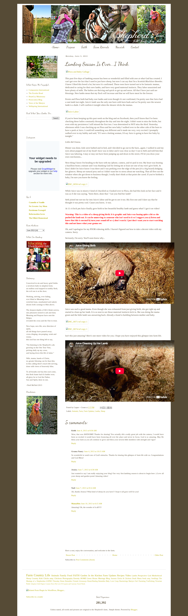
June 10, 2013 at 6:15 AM (91, 504)
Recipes (120, 575)
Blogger (134, 610)
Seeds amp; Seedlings (150, 578)
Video (128, 575)
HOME (83, 578)
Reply (73, 443)
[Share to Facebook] (108, 407)
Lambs (97, 411)
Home (114, 555)
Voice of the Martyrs (37, 103)
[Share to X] (106, 407)
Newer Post (70, 555)
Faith (84, 47)
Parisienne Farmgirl (37, 210)
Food (69, 575)
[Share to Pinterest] (111, 407)
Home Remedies (66, 581)
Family (63, 575)
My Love (58, 584)
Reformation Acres (37, 214)
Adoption (33, 584)
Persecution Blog (35, 100)
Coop (117, 581)
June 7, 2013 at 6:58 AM (88, 470)
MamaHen (75, 504)
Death (134, 578)
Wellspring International (38, 106)
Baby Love (110, 581)
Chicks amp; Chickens (52, 578)
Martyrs (131, 581)
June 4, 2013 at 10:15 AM (94, 451)
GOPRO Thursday (52, 581)
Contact (135, 47)
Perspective (142, 576)
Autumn (114, 578)
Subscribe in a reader (34, 597)
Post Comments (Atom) (85, 560)
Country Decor (50, 584)
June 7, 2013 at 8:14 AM (86, 488)
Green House (92, 578)
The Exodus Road (36, 93)
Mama (139, 578)
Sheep (103, 411)
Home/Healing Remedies (96, 581)
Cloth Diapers (41, 584)
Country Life (42, 575)
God (149, 576)
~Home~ (55, 47)
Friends (75, 581)
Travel (79, 584)
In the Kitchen (95, 575)
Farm (81, 411)
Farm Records (101, 47)
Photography (68, 578)
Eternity (76, 578)
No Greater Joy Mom (38, 206)
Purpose (70, 47)
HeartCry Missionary (37, 97)
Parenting (142, 581)
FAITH (76, 575)
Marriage (101, 578)
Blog (108, 578)
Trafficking (150, 581)
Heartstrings (123, 581)
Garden (83, 575)
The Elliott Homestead (38, 218)
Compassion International (39, 90)
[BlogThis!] (103, 407)
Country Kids (37, 578)
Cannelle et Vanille (37, 202)
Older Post (159, 555)
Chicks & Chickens (124, 578)
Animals (75, 411)
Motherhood (157, 576)
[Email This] (101, 407)
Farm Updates (89, 411)
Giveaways (83, 581)
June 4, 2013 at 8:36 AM (87, 431)
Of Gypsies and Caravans (69, 584)
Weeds (83, 584)
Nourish (119, 47)
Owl (136, 581)
